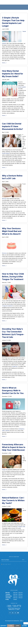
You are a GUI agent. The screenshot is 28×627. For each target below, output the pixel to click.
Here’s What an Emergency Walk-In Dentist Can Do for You (13, 390)
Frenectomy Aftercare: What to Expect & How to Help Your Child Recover (13, 447)
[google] (12, 612)
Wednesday (9, 596)
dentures (4, 198)
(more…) (4, 62)
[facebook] (10, 612)
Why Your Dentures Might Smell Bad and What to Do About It (11, 231)
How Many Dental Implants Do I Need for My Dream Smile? (12, 74)
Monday (8, 592)
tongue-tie (14, 366)
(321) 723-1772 (14, 606)
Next (23, 559)
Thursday (8, 597)
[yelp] (15, 612)
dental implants (22, 87)
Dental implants (6, 153)
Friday (7, 599)
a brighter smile (21, 526)
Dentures (4, 253)
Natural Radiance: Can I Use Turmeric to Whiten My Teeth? (13, 500)
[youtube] (18, 612)
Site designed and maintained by (12, 620)
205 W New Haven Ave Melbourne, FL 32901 (14, 609)
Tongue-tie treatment (7, 305)
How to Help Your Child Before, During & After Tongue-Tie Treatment (13, 276)
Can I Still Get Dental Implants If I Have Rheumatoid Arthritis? (12, 126)
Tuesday (8, 594)
